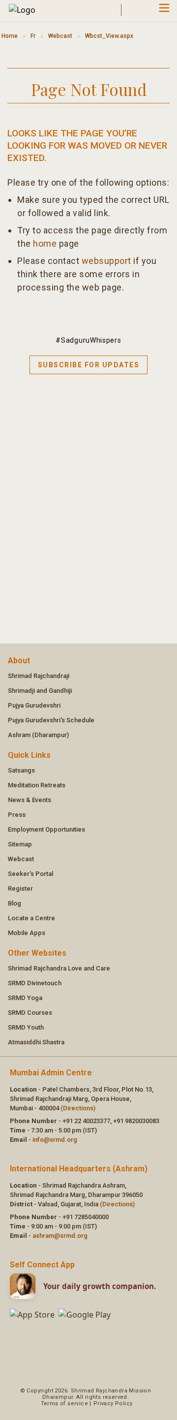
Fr (32, 35)
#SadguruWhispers (88, 340)
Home (9, 35)
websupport (106, 261)
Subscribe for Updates (89, 365)
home (45, 243)
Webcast (60, 35)
